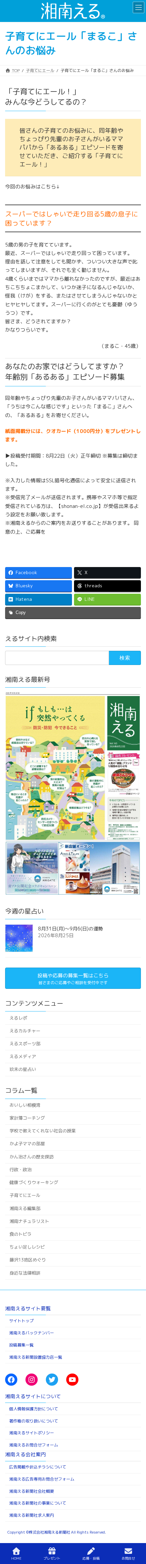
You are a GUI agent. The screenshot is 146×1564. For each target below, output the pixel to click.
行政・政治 (21, 1169)
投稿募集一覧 (21, 1345)
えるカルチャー (25, 1031)
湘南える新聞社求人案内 (31, 1515)
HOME (16, 1558)
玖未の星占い (23, 1070)
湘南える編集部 (25, 1208)
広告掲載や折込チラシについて (37, 1467)
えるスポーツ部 (25, 1044)
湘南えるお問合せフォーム (33, 1445)
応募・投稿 (91, 1558)
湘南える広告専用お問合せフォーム (41, 1479)
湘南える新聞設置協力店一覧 (35, 1357)
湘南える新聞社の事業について (37, 1503)
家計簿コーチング (27, 1118)
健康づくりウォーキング (34, 1182)
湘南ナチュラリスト (29, 1221)
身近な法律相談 (25, 1273)
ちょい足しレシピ (27, 1247)
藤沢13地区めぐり (28, 1260)
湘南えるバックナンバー (31, 1333)
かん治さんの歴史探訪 (32, 1157)
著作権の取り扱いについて (33, 1421)
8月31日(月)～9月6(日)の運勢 (70, 929)
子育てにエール (25, 1196)
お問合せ (128, 1558)
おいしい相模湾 (25, 1105)
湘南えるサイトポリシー (31, 1433)
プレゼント (51, 1558)
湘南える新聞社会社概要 (31, 1491)
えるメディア (23, 1056)
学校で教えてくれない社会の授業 (43, 1131)
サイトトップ (21, 1321)
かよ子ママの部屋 (27, 1144)
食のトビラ (21, 1234)
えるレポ (18, 1018)
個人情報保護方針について (33, 1408)
